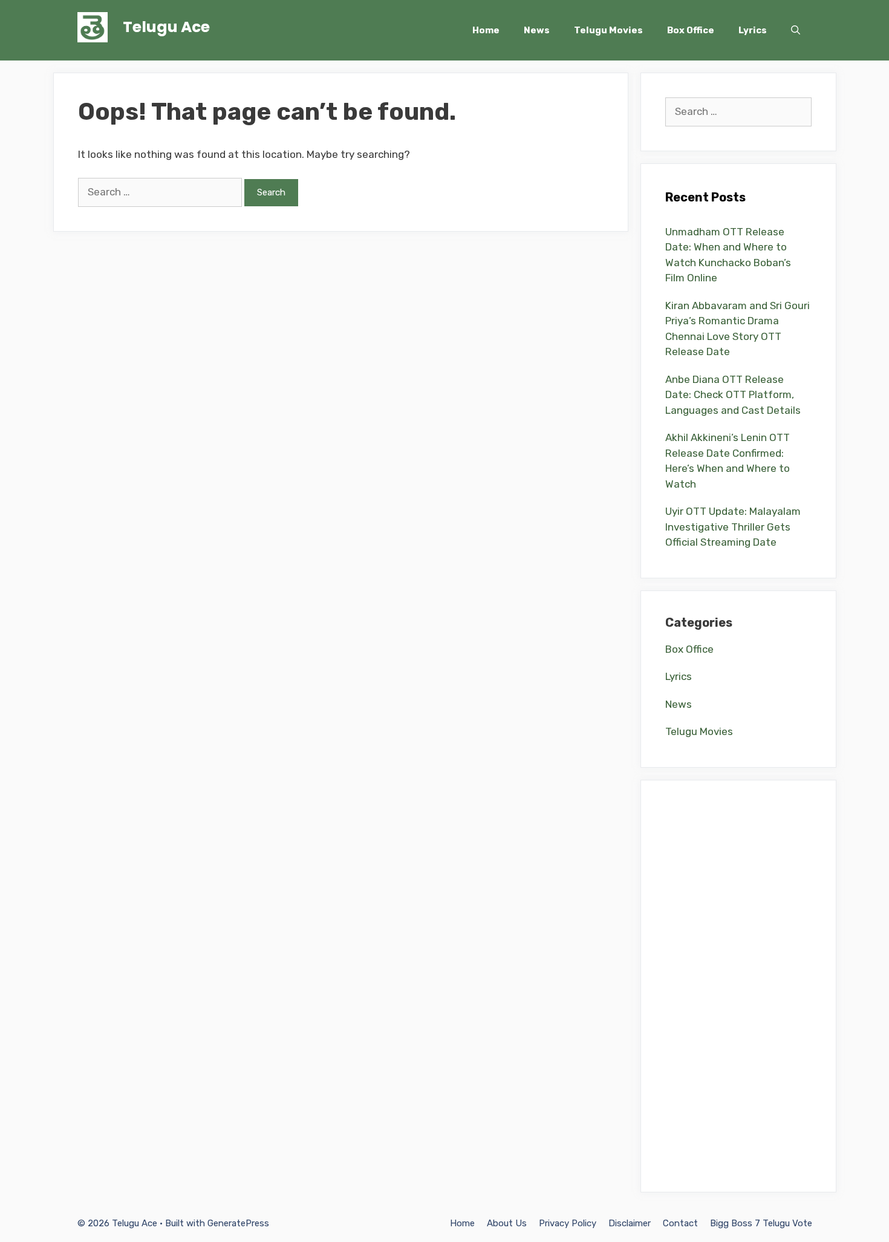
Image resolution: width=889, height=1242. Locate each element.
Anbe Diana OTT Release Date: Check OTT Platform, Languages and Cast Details (733, 394)
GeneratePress (238, 1223)
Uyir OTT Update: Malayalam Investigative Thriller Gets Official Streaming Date (733, 526)
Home (486, 30)
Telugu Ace (166, 27)
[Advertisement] (738, 986)
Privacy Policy (567, 1223)
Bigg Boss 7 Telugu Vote (761, 1223)
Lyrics (752, 30)
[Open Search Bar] (795, 30)
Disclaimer (629, 1223)
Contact (680, 1223)
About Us (507, 1223)
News (537, 30)
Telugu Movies (608, 30)
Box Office (690, 30)
